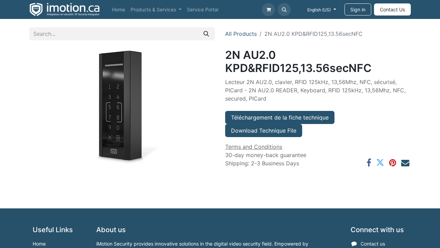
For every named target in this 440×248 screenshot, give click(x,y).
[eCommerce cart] (268, 9)
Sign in (357, 9)
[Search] (206, 33)
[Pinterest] (392, 162)
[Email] (405, 162)
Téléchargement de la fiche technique (280, 117)
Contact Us (392, 9)
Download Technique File (263, 130)
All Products (241, 33)
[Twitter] (380, 162)
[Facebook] (368, 162)
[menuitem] (118, 9)
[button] (284, 9)
